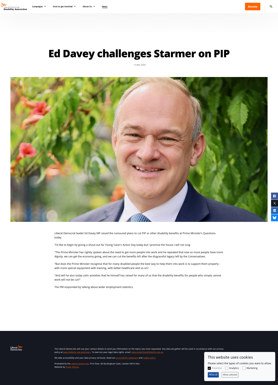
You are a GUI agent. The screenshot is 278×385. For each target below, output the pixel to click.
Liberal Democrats (80, 363)
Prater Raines (72, 367)
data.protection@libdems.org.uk (147, 352)
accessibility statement (127, 357)
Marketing (252, 368)
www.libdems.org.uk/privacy (77, 352)
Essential (217, 368)
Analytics (234, 368)
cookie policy (149, 357)
